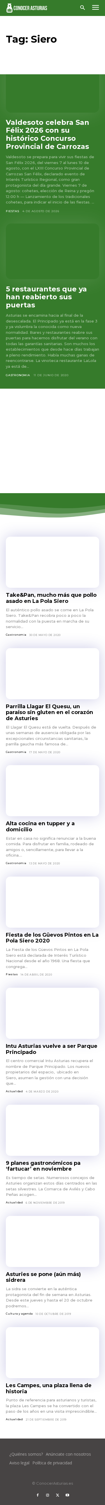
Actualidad (14, 1091)
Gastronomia (18, 375)
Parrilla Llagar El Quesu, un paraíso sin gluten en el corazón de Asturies (49, 712)
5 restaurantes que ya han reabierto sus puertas (46, 297)
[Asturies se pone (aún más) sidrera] (52, 1241)
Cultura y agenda (19, 1313)
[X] (57, 1495)
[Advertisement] (52, 441)
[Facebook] (37, 1495)
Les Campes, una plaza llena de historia (49, 1388)
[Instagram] (47, 1495)
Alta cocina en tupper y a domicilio (40, 826)
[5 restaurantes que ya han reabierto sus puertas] (52, 251)
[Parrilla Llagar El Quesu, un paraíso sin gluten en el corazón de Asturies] (52, 673)
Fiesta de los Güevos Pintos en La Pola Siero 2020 (52, 938)
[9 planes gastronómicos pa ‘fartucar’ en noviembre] (52, 1130)
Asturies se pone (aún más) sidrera (43, 1277)
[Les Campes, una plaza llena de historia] (52, 1352)
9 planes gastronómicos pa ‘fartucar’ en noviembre (43, 1166)
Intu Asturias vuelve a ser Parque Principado (51, 1049)
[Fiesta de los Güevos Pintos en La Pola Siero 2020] (52, 902)
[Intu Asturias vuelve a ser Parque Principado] (52, 1013)
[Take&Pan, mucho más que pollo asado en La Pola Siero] (52, 562)
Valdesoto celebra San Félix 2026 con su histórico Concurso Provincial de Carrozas (47, 134)
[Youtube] (67, 1495)
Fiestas (12, 211)
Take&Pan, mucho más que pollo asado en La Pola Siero (51, 598)
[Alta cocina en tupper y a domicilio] (52, 790)
